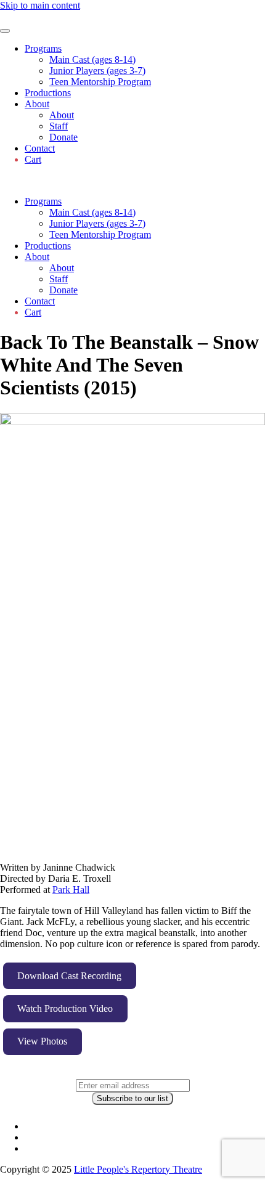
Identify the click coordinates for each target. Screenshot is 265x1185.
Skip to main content (40, 5)
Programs (43, 48)
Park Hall (70, 889)
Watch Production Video (65, 1008)
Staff (58, 126)
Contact (40, 148)
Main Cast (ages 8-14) (92, 59)
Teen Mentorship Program (100, 81)
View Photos (42, 1041)
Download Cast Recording (69, 976)
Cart (33, 159)
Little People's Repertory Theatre (138, 1169)
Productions (48, 93)
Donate (63, 137)
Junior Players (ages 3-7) (97, 70)
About (37, 104)
